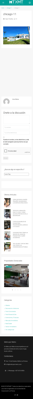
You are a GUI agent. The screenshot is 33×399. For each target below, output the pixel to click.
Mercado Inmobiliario (12, 320)
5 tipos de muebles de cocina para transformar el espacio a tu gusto (20, 223)
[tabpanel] (16, 275)
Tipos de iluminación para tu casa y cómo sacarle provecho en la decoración (20, 212)
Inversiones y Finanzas (12, 317)
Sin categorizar (10, 329)
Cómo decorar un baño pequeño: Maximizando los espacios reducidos (20, 201)
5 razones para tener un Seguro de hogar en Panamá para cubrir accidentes (20, 234)
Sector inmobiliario (11, 326)
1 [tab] (13, 291)
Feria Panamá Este (11, 314)
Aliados (8, 305)
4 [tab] (21, 291)
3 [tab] (19, 291)
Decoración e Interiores (12, 308)
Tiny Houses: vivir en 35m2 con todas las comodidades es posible (20, 245)
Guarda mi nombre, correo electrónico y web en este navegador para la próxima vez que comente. (16, 142)
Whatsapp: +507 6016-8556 (16, 370)
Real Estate (9, 323)
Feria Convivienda (11, 311)
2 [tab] (16, 291)
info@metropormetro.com (14, 364)
